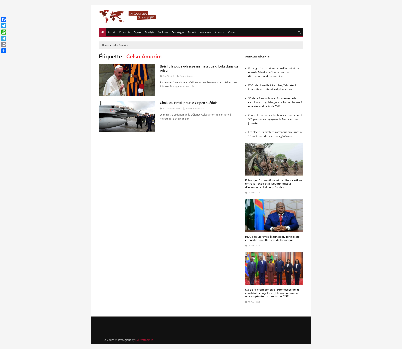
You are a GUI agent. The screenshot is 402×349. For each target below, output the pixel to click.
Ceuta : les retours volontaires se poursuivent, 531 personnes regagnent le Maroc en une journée (275, 119)
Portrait (192, 32)
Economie (124, 32)
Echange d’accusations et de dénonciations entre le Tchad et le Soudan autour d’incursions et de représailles (273, 72)
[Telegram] (4, 38)
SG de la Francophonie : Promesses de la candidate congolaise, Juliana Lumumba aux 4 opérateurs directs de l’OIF (275, 102)
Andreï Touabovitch (195, 108)
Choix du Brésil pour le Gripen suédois (188, 103)
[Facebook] (4, 19)
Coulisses (163, 32)
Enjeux (137, 32)
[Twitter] (4, 26)
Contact (232, 32)
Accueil (112, 32)
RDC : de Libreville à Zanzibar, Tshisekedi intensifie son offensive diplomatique (272, 87)
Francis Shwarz (186, 76)
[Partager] (4, 51)
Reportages (178, 32)
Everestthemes (144, 340)
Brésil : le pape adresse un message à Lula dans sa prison (199, 68)
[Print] (4, 44)
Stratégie (149, 32)
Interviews (205, 32)
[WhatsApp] (4, 32)
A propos (219, 32)
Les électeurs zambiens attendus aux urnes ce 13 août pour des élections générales (275, 134)
